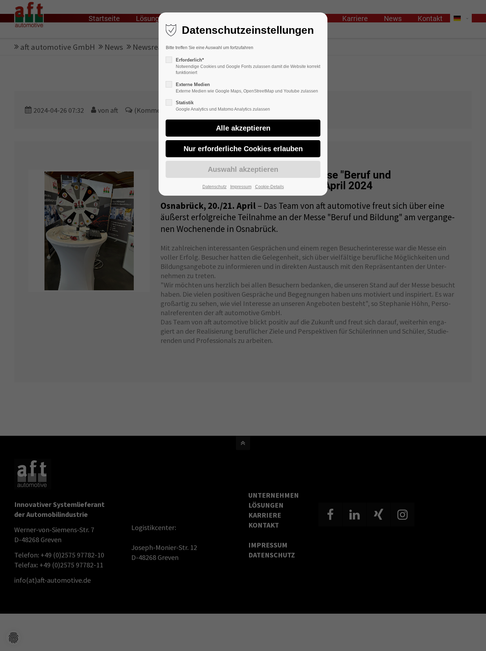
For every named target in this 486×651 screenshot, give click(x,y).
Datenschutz (214, 186)
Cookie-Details (269, 186)
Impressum (241, 186)
